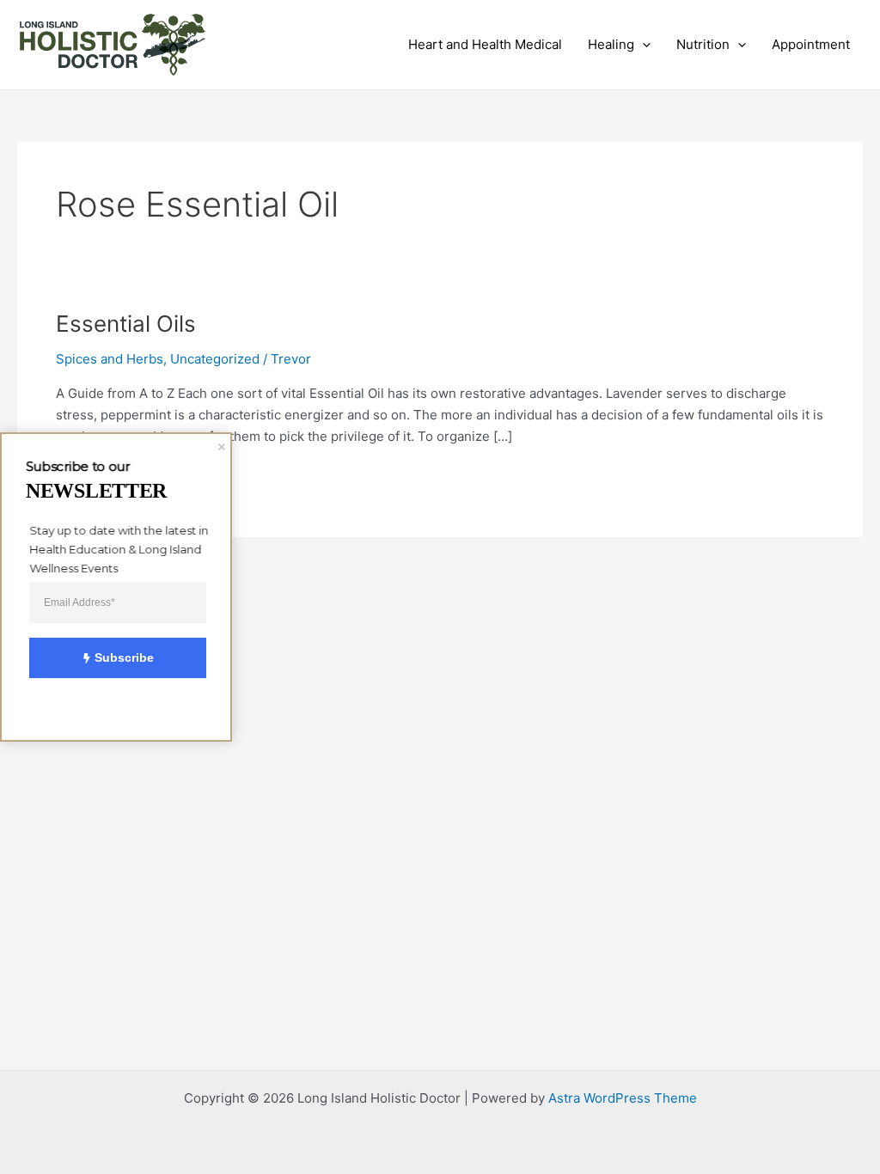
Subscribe (124, 657)
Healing (611, 44)
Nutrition (703, 44)
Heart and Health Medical (485, 44)
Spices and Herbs (109, 359)
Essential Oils (126, 323)
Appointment (811, 44)
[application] (642, 44)
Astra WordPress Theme (622, 1098)
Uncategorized (215, 359)
